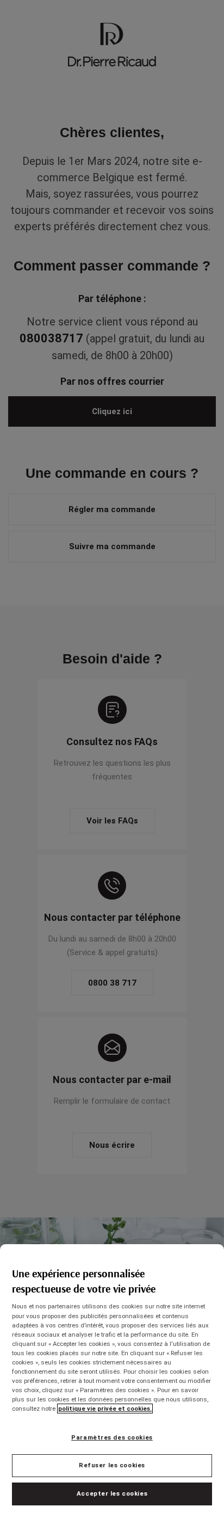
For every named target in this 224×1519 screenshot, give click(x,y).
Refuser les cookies (112, 1465)
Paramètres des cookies (112, 1437)
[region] (112, 1381)
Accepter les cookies (112, 1493)
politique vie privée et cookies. (105, 1408)
